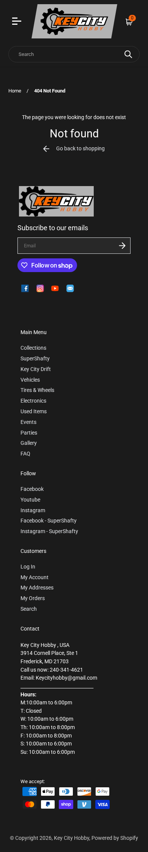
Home (14, 91)
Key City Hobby (71, 838)
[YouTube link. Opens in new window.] (55, 288)
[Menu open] (17, 22)
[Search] (128, 54)
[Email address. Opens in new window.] (70, 288)
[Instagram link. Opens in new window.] (40, 288)
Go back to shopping (80, 148)
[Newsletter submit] (122, 245)
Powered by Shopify (114, 838)
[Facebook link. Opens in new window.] (25, 288)
